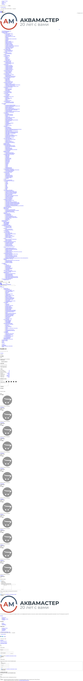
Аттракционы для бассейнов (10, 190)
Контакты (3, 4)
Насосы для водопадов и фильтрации (11, 239)
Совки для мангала (8, 60)
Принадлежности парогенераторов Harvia (12, 276)
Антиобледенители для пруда (10, 247)
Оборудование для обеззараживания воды (12, 132)
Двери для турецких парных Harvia (11, 271)
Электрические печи (7, 101)
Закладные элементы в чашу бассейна (11, 191)
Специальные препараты (9, 215)
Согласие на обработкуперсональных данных (3, 643)
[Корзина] (1, 12)
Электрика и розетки (9, 227)
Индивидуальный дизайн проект (6, 583)
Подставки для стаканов (9, 44)
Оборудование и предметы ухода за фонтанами (12, 260)
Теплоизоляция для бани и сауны (9, 96)
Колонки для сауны (8, 41)
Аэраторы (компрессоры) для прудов (11, 248)
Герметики (7, 97)
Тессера (7, 166)
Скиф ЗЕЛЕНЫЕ (6, 223)
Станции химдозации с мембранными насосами (13, 111)
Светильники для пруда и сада (10, 246)
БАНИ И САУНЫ (4, 32)
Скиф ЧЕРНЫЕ (6, 224)
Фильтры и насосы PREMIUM (10, 136)
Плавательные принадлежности (10, 142)
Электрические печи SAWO (10, 102)
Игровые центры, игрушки (10, 141)
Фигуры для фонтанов (9, 237)
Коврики (7, 40)
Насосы (5, 238)
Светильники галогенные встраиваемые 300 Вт (13, 203)
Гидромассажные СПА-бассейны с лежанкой (12, 210)
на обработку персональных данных (11, 594)
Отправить (2, 386)
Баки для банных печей (7, 49)
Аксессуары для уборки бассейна (10, 139)
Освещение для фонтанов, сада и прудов (10, 241)
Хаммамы (3, 619)
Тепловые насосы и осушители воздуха (11, 135)
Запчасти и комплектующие (10, 106)
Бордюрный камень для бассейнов (9, 154)
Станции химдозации (9, 110)
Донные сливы (8, 116)
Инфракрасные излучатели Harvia (11, 76)
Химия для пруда (6, 279)
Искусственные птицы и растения (11, 233)
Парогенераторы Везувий (9, 275)
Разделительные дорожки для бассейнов (11, 109)
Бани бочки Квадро (8, 52)
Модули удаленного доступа (10, 108)
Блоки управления (8, 127)
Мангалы (7, 58)
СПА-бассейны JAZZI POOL (10, 170)
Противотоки (8, 121)
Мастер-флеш (8, 98)
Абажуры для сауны (8, 83)
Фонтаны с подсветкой (9, 262)
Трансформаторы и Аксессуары (8, 258)
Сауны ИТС (7, 95)
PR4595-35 (2, 575)
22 (9, 370)
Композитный (8, 159)
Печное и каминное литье (7, 91)
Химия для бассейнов (7, 213)
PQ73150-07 (2, 468)
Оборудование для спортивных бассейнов (12, 195)
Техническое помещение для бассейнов (11, 149)
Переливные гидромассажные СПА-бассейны (12, 169)
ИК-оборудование (8, 296)
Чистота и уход (8, 219)
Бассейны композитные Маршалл (10, 146)
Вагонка (5, 54)
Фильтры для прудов (9, 252)
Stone (6, 189)
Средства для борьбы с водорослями (11, 216)
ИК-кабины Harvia (8, 75)
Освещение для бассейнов (9, 196)
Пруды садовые (4, 221)
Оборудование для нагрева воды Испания (12, 131)
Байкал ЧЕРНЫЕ (6, 222)
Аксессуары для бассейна (7, 138)
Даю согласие (8, 594)
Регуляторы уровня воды (9, 176)
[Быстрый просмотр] (1, 393)
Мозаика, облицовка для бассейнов (9, 180)
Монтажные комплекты (9, 175)
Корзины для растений (9, 235)
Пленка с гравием (8, 236)
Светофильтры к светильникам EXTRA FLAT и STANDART (15, 205)
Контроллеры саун (8, 266)
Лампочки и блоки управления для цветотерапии (13, 84)
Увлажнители (8, 269)
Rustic (6, 188)
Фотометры (5, 212)
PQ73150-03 (2, 407)
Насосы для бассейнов (9, 194)
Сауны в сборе (6, 93)
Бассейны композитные (7, 144)
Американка (7, 156)
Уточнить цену (2, 423)
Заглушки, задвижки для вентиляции (11, 38)
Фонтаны (5, 259)
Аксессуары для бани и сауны (8, 33)
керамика (8, 373)
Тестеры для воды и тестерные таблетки (11, 217)
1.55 (9, 372)
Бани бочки (7, 292)
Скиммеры (7, 122)
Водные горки (8, 147)
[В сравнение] (3, 356)
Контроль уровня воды (9, 107)
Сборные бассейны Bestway (10, 152)
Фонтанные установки (9, 261)
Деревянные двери (8, 62)
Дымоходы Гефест (8, 72)
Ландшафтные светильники (10, 242)
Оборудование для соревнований (10, 133)
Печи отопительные (8, 89)
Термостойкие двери (9, 268)
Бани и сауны (4, 617)
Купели (5, 179)
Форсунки (7, 124)
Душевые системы (8, 265)
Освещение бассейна (9, 120)
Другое (2, 589)
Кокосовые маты (8, 234)
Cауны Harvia (8, 94)
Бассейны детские (6, 143)
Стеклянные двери (8, 63)
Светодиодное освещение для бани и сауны (12, 86)
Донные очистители (8, 128)
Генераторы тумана (8, 226)
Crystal (6, 182)
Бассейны (3, 618)
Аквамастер (7, 304)
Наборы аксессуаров (9, 42)
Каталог (1, 615)
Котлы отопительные (9, 88)
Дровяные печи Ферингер (9, 69)
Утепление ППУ (8, 150)
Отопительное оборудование (8, 87)
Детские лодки (8, 140)
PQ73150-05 (2, 437)
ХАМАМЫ (3, 263)
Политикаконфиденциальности (3, 640)
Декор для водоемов (7, 232)
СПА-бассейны (6, 208)
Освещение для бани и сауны (8, 82)
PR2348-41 (2, 514)
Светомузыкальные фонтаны (8, 253)
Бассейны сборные (6, 151)
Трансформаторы (8, 206)
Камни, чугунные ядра (7, 77)
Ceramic (7, 181)
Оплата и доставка (5, 339)
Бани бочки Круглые (9, 53)
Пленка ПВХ (7, 231)
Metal (6, 185)
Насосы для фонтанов (9, 240)
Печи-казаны (7, 59)
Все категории (6, 288)
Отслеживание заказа (3, 285)
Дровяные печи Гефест (9, 67)
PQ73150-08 (2, 483)
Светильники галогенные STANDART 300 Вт (12, 202)
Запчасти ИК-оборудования (10, 74)
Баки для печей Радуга (9, 51)
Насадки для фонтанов (9, 254)
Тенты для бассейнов (9, 197)
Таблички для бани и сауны (10, 46)
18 (9, 371)
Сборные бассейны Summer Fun (10, 153)
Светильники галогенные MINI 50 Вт (11, 201)
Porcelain (7, 187)
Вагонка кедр (8, 55)
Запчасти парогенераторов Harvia (10, 273)
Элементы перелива (8, 125)
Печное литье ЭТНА (9, 92)
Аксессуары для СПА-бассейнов (10, 209)
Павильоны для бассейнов (8, 207)
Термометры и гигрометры (9, 47)
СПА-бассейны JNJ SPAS (9, 171)
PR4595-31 (2, 529)
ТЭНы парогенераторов (9, 278)
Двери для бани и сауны (7, 61)
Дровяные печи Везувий (9, 66)
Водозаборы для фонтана (9, 114)
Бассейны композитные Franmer (10, 145)
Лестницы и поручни (9, 118)
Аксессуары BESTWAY (5, 31)
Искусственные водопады (9, 229)
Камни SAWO (8, 79)
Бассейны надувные (8, 308)
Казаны (7, 56)
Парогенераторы (8, 267)
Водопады (5, 228)
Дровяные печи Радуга (9, 68)
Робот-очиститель (8, 316)
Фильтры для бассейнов (9, 198)
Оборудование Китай (9, 130)
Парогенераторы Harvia (9, 274)
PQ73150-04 (2, 422)
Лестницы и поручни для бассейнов (11, 193)
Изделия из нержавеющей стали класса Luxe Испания (13, 129)
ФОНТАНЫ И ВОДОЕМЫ (6, 225)
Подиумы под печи (8, 100)
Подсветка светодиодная (9, 245)
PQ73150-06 (2, 453)
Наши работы (4, 2)
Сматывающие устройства (9, 134)
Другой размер (3, 582)
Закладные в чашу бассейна (8, 172)
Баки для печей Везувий (9, 50)
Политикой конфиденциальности (24, 680)
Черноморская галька (9, 167)
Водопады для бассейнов (9, 115)
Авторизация (4, 629)
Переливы (7, 162)
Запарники (7, 39)
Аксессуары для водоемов (9, 324)
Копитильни (7, 57)
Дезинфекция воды (8, 214)
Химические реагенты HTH (10, 137)
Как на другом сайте (4, 584)
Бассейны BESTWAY (5, 220)
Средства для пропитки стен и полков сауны (12, 45)
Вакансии (3, 630)
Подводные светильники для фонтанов (11, 255)
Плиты (7, 99)
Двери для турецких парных (8, 270)
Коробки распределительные (10, 200)
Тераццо (7, 164)
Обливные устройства (9, 43)
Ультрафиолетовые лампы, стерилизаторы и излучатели (14, 251)
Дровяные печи (6, 64)
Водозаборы (7, 113)
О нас (3, 3)
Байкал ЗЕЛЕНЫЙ (8, 320)
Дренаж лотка (8, 174)
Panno (6, 186)
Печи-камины (8, 90)
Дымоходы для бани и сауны (8, 70)
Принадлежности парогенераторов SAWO (12, 277)
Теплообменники (8, 123)
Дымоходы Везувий (8, 71)
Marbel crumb (7, 155)
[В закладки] (1, 356)
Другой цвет (3, 581)
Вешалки (7, 37)
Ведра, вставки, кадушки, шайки (10, 36)
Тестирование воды (8, 218)
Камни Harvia (8, 78)
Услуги (3, 1)
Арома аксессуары (8, 35)
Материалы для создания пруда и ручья (11, 249)
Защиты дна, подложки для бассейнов (11, 192)
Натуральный (8, 161)
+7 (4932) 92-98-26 (3, 7)
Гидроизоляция (6, 230)
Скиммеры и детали (8, 177)
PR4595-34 (2, 560)
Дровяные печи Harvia (9, 65)
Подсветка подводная (9, 244)
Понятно (2, 679)
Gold (6, 184)
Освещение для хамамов (9, 334)
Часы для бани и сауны (9, 48)
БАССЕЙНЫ (4, 103)
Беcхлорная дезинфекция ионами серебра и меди (13, 105)
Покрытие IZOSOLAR (9, 148)
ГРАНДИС (5, 264)
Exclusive (7, 183)
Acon (4, 104)
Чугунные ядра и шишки (9, 81)
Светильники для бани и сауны (10, 85)
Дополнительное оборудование (10, 117)
